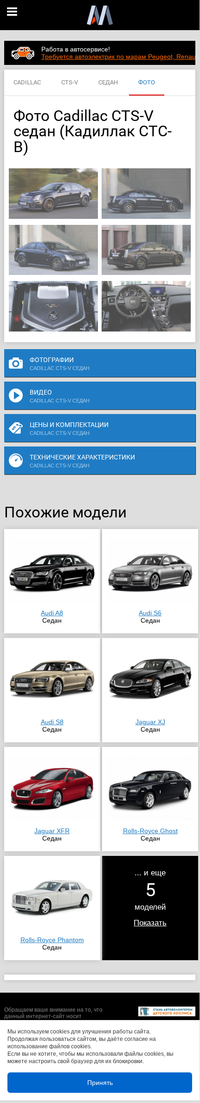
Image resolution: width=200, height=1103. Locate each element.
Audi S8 (52, 722)
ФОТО (146, 82)
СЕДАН (108, 82)
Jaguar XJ (150, 722)
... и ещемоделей (150, 897)
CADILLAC (27, 82)
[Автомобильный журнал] (100, 15)
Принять (100, 1082)
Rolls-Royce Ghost (150, 831)
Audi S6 (150, 613)
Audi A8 (52, 613)
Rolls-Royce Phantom (52, 940)
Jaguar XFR (52, 831)
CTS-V (69, 82)
